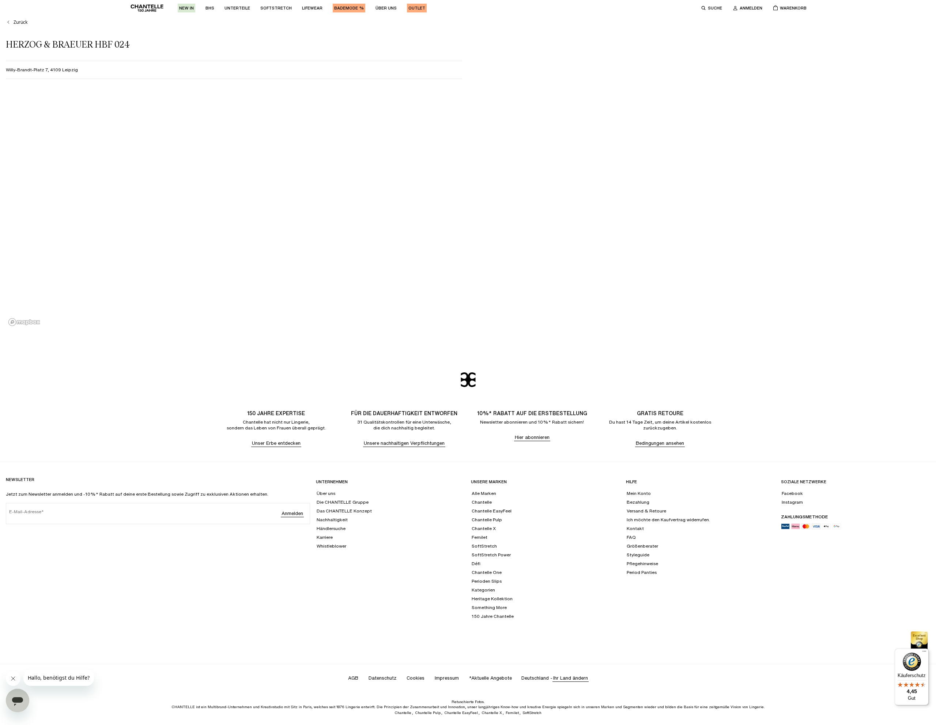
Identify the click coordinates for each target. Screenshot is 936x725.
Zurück (20, 22)
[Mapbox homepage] (24, 322)
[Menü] (924, 653)
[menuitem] (186, 8)
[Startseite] (147, 8)
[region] (468, 209)
